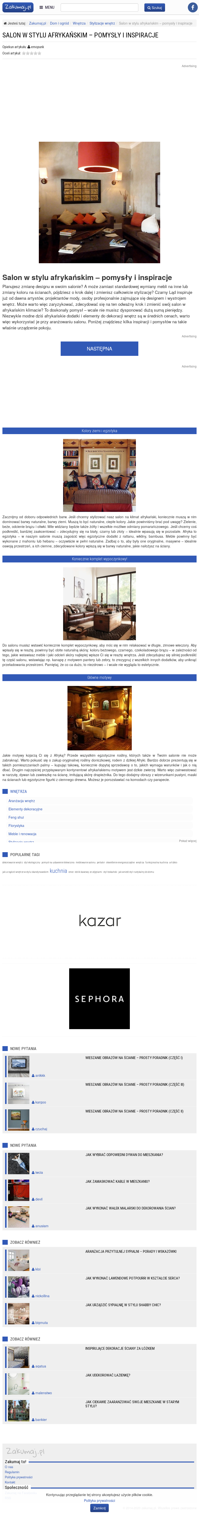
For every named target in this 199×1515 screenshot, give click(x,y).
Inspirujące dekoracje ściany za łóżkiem (120, 1348)
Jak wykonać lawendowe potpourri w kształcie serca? (132, 1278)
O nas (9, 1467)
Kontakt (10, 1482)
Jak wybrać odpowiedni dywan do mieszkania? (124, 1155)
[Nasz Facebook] (193, 7)
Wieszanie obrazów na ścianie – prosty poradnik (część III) (134, 1084)
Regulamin (12, 1472)
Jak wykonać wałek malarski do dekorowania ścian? (130, 1208)
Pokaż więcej (188, 841)
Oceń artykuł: (11, 53)
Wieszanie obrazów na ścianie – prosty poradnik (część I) (134, 1058)
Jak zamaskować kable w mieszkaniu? (117, 1181)
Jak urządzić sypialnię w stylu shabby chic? (123, 1305)
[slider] (31, 53)
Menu (48, 7)
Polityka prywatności (19, 1477)
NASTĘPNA (99, 348)
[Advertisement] (99, 108)
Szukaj (156, 7)
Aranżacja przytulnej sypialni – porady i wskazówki (130, 1251)
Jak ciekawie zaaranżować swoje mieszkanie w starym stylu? (132, 1404)
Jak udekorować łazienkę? (107, 1375)
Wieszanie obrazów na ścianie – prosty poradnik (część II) (134, 1111)
